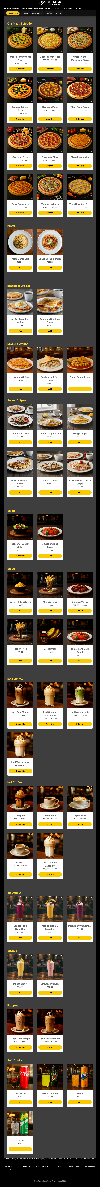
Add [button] (20, 268)
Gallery (58, 1166)
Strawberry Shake (50, 984)
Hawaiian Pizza (50, 107)
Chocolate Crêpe (20, 433)
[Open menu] (5, 3)
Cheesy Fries (50, 602)
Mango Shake (20, 983)
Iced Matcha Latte (79, 712)
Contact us (26, 1166)
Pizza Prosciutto (20, 204)
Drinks (58, 13)
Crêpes (25, 13)
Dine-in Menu (89, 1166)
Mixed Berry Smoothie (80, 926)
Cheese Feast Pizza (50, 57)
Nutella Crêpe (50, 480)
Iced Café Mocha (20, 712)
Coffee (49, 13)
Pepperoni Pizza (50, 157)
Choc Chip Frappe (20, 1038)
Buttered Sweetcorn (20, 602)
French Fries (20, 649)
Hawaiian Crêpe (20, 377)
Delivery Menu (73, 1166)
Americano (50, 815)
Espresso (20, 862)
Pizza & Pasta (13, 13)
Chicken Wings (80, 602)
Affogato (20, 815)
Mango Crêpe (80, 433)
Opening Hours (42, 1166)
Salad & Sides (37, 13)
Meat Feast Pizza (80, 107)
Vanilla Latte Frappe (50, 1038)
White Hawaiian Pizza (79, 204)
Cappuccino (79, 815)
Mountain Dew (50, 1093)
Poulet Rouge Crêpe (79, 377)
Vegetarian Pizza (50, 204)
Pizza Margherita (80, 157)
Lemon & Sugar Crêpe (50, 433)
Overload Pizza (20, 157)
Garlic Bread (50, 649)
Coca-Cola (20, 1093)
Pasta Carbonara (20, 259)
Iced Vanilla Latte (20, 762)
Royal (80, 1093)
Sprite (20, 1140)
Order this (20, 69)
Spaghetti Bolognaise (50, 259)
